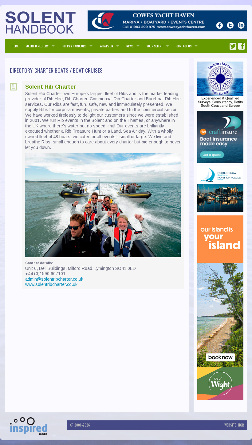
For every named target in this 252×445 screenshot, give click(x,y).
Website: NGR (234, 425)
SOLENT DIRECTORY (37, 45)
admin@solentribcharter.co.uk (54, 279)
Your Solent (155, 45)
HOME (15, 45)
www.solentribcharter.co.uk (51, 284)
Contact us (183, 45)
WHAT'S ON (106, 45)
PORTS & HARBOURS (74, 45)
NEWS (129, 45)
